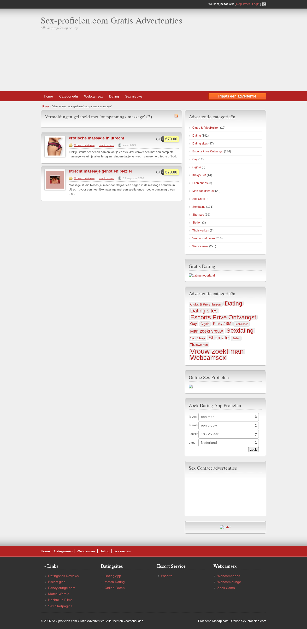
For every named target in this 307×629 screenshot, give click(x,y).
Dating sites (200, 143)
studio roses (106, 145)
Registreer (243, 4)
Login (256, 4)
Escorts (166, 576)
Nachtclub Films (60, 600)
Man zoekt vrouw (203, 191)
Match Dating (115, 582)
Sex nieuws (133, 96)
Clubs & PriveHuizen (205, 127)
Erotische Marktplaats (213, 621)
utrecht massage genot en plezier (100, 171)
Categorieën (68, 96)
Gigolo (196, 167)
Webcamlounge (229, 582)
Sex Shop (198, 199)
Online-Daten (115, 588)
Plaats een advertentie (237, 96)
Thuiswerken (200, 230)
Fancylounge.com (61, 588)
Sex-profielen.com (253, 621)
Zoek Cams (226, 588)
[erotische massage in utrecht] (54, 156)
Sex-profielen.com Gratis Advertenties (111, 20)
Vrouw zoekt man (84, 145)
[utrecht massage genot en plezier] (54, 189)
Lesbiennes (200, 183)
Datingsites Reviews (63, 576)
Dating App (113, 576)
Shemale (198, 214)
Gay (195, 159)
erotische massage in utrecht (96, 138)
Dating (114, 96)
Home (48, 96)
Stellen (196, 222)
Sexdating (199, 206)
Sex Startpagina (60, 606)
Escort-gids (56, 582)
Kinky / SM (199, 175)
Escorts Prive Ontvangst (207, 151)
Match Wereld (58, 594)
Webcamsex (93, 96)
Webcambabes (228, 576)
